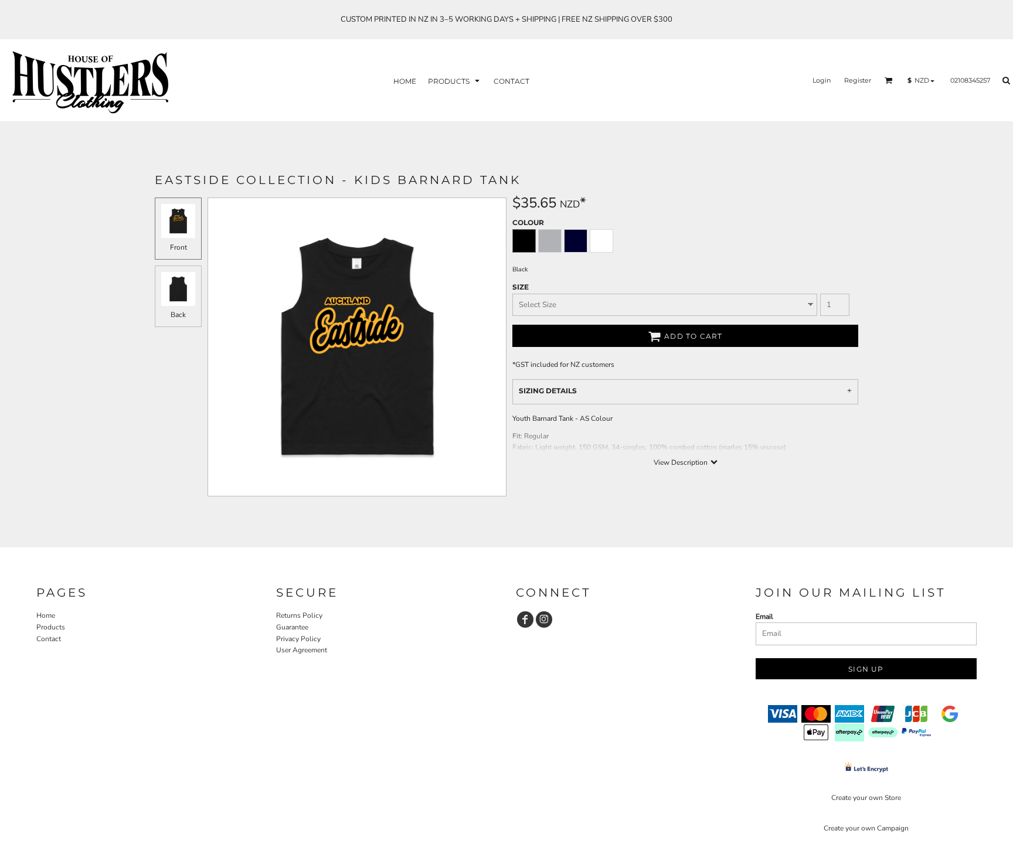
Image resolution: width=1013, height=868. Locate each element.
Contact (48, 639)
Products (50, 627)
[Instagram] (544, 619)
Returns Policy (299, 615)
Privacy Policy (298, 639)
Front (178, 247)
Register (857, 80)
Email (764, 616)
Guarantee (292, 627)
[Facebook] (525, 619)
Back (178, 314)
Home (45, 615)
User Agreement (301, 650)
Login (822, 80)
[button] (455, 80)
